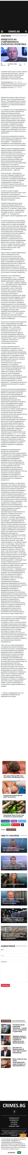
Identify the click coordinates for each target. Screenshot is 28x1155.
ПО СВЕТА (14, 1124)
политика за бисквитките (18, 1147)
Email (2, 955)
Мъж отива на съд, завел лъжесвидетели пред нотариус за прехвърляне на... (20, 1062)
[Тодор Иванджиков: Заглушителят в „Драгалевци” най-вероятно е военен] (14, 845)
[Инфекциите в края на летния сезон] (14, 880)
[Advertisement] (14, 15)
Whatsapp (7, 824)
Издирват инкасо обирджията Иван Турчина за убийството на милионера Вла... (19, 1039)
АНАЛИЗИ (6, 36)
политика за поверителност (10, 1149)
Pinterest (17, 824)
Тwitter (23, 821)
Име (2, 949)
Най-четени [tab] (6, 1021)
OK (19, 1152)
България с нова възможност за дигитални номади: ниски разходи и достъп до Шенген (13, 919)
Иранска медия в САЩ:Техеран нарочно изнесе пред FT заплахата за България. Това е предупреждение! (13, 936)
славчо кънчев (11, 829)
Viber (15, 821)
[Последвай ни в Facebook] (14, 1111)
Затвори (11, 1152)
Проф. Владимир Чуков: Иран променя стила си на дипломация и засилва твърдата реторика (13, 901)
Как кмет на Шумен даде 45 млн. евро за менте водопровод (20, 1050)
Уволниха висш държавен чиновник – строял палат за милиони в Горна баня (20, 1028)
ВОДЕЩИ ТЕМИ (14, 1126)
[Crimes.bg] (14, 1105)
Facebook (6, 821)
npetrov (3, 65)
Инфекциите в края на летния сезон (13, 884)
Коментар (4, 961)
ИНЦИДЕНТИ (14, 1120)
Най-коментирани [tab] (18, 1021)
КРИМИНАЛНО (14, 1118)
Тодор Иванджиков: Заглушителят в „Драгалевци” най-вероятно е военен (13, 849)
